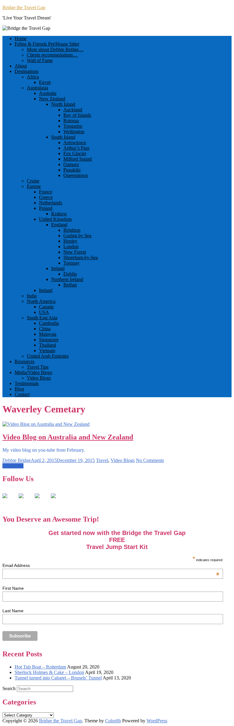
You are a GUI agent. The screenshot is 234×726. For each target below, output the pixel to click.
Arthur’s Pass (76, 148)
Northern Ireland (67, 279)
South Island (63, 137)
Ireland (58, 268)
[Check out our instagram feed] (58, 500)
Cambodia (49, 323)
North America (41, 301)
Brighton (71, 230)
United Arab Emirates (48, 356)
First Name (13, 588)
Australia (47, 93)
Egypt (45, 82)
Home (21, 38)
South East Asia (42, 317)
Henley (70, 241)
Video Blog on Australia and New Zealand (67, 437)
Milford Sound (77, 159)
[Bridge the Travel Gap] (9, 500)
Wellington (73, 131)
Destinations (26, 71)
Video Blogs (39, 377)
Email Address (110, 565)
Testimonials (27, 383)
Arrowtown (74, 142)
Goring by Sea (77, 235)
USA (44, 312)
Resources (24, 361)
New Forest (74, 252)
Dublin (70, 273)
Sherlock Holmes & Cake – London (49, 672)
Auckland (72, 109)
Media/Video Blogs (33, 372)
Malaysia (47, 334)
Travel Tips (37, 367)
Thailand (47, 345)
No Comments (150, 460)
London (71, 246)
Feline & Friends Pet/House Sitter (47, 44)
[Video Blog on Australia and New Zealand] (46, 424)
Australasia (37, 87)
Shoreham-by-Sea (80, 257)
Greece (46, 197)
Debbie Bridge (16, 460)
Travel (102, 460)
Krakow (59, 213)
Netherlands (50, 202)
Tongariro (72, 126)
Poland (45, 208)
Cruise (33, 180)
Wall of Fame (40, 60)
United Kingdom (55, 219)
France (45, 191)
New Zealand (52, 98)
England (59, 224)
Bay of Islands (77, 115)
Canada (46, 306)
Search (9, 688)
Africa (33, 76)
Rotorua (71, 120)
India (32, 295)
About (21, 65)
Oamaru (71, 164)
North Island (63, 104)
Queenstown (75, 175)
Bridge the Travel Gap (23, 7)
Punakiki (71, 169)
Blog (19, 388)
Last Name (12, 610)
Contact (22, 394)
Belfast (70, 284)
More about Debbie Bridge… (55, 49)
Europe (34, 186)
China (45, 328)
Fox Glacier (74, 153)
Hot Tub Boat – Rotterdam (40, 666)
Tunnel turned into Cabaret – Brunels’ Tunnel (58, 677)
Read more (12, 465)
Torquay (71, 263)
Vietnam (47, 350)
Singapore (48, 339)
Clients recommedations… (52, 54)
